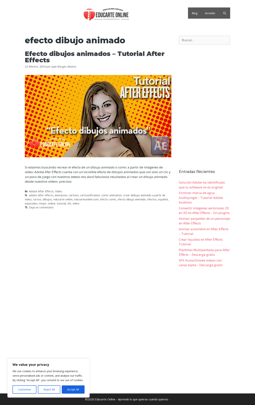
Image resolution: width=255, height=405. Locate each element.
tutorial (61, 203)
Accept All (73, 389)
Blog (195, 13)
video (76, 203)
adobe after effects (41, 195)
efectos (152, 199)
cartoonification (90, 195)
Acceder (210, 13)
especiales (31, 203)
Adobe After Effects (41, 191)
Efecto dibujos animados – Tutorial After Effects (94, 57)
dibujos (47, 199)
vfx (69, 203)
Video (58, 191)
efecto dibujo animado (132, 199)
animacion (61, 195)
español (163, 199)
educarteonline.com (86, 199)
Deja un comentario (41, 207)
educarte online (63, 199)
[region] (48, 378)
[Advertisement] (98, 265)
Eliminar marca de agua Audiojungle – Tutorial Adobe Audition (201, 197)
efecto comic (108, 199)
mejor (42, 203)
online (51, 203)
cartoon (74, 195)
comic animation (111, 195)
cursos (37, 199)
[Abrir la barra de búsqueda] (224, 13)
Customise (24, 389)
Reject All (49, 389)
